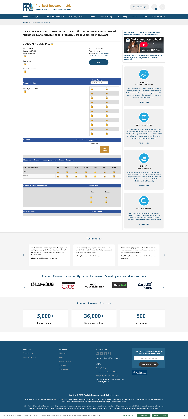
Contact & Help (65, 361)
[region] (94, 415)
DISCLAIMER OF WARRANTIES (107, 376)
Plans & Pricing (106, 16)
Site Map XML (64, 369)
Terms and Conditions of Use (106, 372)
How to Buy (122, 16)
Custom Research (29, 357)
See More (105, 149)
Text (77, 140)
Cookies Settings (127, 415)
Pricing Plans (28, 353)
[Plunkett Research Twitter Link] (101, 354)
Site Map (62, 365)
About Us (62, 353)
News (145, 16)
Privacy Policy (101, 368)
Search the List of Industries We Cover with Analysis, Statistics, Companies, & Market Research (143, 57)
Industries (31, 22)
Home (25, 22)
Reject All (144, 415)
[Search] (162, 7)
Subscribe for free (149, 364)
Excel (84, 140)
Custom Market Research (53, 16)
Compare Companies (66, 160)
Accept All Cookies (160, 415)
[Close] (184, 415)
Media (92, 16)
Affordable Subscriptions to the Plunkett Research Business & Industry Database (142, 33)
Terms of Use (58, 399)
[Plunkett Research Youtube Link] (109, 354)
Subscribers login (139, 7)
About (134, 16)
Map (98, 62)
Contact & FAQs (158, 16)
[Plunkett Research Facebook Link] (105, 354)
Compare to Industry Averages (45, 160)
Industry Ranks (96, 80)
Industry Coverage (30, 16)
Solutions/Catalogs (76, 16)
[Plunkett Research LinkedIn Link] (97, 354)
